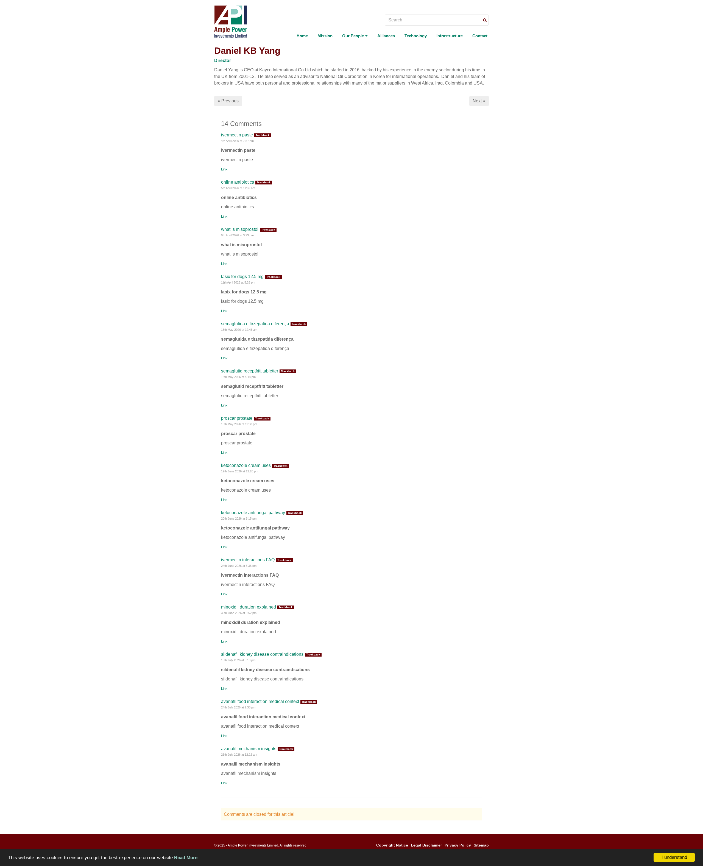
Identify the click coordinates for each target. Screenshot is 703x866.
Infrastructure (449, 35)
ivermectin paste (237, 135)
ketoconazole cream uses (246, 465)
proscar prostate (236, 418)
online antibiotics (237, 182)
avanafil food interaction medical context (260, 701)
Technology (415, 35)
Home (302, 35)
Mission (325, 35)
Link (224, 169)
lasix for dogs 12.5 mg (242, 276)
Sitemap (481, 845)
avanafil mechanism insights (248, 748)
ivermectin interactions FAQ (248, 559)
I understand (674, 857)
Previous (230, 101)
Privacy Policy (458, 845)
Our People (353, 35)
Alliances (386, 35)
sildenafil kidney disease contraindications (262, 654)
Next (477, 101)
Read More (185, 857)
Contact (479, 35)
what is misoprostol (239, 229)
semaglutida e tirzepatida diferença (255, 323)
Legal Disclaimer (426, 845)
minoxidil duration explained (248, 607)
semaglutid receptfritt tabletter (249, 371)
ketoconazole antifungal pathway (253, 512)
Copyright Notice (392, 845)
